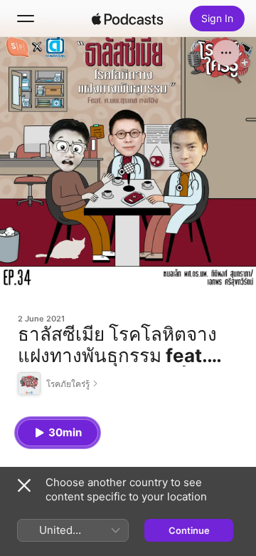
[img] (127, 18)
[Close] (24, 485)
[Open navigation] (25, 18)
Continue (189, 530)
